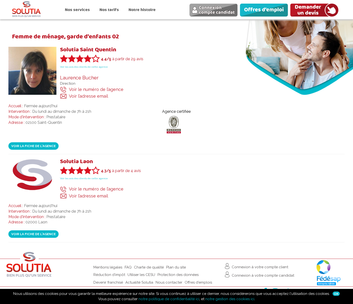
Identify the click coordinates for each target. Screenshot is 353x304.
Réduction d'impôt (109, 275)
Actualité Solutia (139, 282)
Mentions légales (107, 267)
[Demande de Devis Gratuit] (315, 11)
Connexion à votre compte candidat (262, 275)
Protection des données (178, 275)
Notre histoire (142, 9)
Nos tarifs (109, 9)
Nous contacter (169, 282)
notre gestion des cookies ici (229, 299)
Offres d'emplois (198, 282)
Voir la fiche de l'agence (33, 146)
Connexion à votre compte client (259, 267)
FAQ (128, 267)
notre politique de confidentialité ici (169, 299)
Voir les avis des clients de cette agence (84, 67)
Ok (336, 294)
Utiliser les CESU (141, 275)
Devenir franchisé (108, 282)
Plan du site (176, 267)
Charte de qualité (149, 267)
